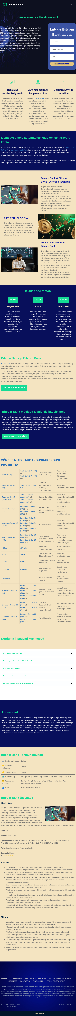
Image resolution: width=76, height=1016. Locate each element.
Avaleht (4, 979)
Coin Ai (23, 561)
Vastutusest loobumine (60, 979)
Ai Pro (4, 555)
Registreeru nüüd (62, 64)
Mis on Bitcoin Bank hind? (12, 668)
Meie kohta (17, 979)
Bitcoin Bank (16, 4)
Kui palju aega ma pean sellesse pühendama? (18, 683)
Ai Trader (23, 548)
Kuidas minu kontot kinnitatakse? (14, 676)
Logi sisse (12, 981)
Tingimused (38, 981)
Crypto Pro (6, 579)
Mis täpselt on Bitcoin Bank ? (13, 653)
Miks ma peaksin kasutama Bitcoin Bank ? (17, 661)
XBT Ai (4, 548)
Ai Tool (4, 561)
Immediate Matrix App (19, 150)
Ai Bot (22, 555)
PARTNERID (25, 981)
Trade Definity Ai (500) (10, 475)
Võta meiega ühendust (35, 979)
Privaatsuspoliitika (56, 981)
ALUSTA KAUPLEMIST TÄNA (15, 436)
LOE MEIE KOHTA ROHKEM (14, 388)
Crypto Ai (5, 569)
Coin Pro (23, 569)
